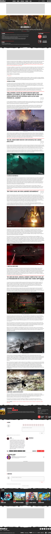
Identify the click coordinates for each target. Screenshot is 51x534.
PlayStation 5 (9, 75)
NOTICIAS (14, 1)
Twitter (17, 401)
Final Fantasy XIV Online (18, 502)
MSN (42, 401)
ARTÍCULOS (22, 1)
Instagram (24, 401)
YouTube (20, 401)
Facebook (14, 401)
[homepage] (3, 1)
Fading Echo (3, 502)
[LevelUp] (22, 532)
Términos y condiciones (6, 530)
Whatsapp (8, 402)
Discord (31, 401)
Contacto (1, 530)
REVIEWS (26, 1)
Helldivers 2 (10, 408)
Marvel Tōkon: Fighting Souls (31, 503)
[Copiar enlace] (43, 451)
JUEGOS (18, 1)
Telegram (34, 401)
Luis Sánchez (13, 455)
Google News (38, 401)
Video (31, 1)
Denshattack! (41, 502)
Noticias (27, 401)
